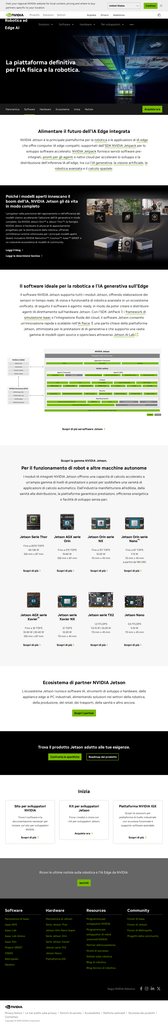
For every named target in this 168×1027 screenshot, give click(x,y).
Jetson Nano (54, 953)
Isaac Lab (10, 930)
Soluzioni (48, 15)
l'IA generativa (101, 163)
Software (29, 109)
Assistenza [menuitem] (119, 15)
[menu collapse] (70, 15)
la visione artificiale (128, 163)
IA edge (142, 140)
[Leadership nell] (15, 15)
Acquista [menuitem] (91, 15)
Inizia (77, 109)
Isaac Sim (11, 941)
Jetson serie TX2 (56, 947)
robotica (100, 140)
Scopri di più (31, 570)
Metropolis (11, 958)
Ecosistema (62, 109)
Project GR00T (13, 947)
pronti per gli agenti (58, 157)
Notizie (89, 109)
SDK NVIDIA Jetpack (120, 145)
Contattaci (11, 1017)
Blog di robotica (96, 962)
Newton (10, 964)
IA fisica (84, 323)
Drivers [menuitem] (104, 15)
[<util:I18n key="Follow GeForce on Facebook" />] (141, 989)
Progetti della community (142, 936)
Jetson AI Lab (124, 335)
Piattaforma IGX (56, 958)
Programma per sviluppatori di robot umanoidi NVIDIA (98, 934)
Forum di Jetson (137, 924)
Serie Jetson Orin (56, 936)
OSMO (9, 953)
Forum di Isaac (136, 918)
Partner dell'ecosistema (101, 945)
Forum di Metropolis (139, 930)
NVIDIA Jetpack (84, 151)
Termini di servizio (71, 1013)
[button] (159, 16)
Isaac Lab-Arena (15, 936)
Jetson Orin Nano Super (60, 930)
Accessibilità (92, 1013)
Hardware (45, 109)
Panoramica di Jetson (59, 918)
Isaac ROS (11, 924)
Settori (61, 15)
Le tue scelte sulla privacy (41, 1013)
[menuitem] (34, 15)
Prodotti (35, 15)
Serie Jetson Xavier (58, 941)
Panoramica (12, 109)
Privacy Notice (13, 1013)
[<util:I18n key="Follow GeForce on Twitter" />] (159, 989)
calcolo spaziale (100, 168)
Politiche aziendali (114, 1013)
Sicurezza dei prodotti (141, 1013)
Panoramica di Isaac (17, 918)
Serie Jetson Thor (56, 924)
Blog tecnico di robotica (101, 967)
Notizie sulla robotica (99, 956)
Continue (151, 5)
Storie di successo (97, 950)
